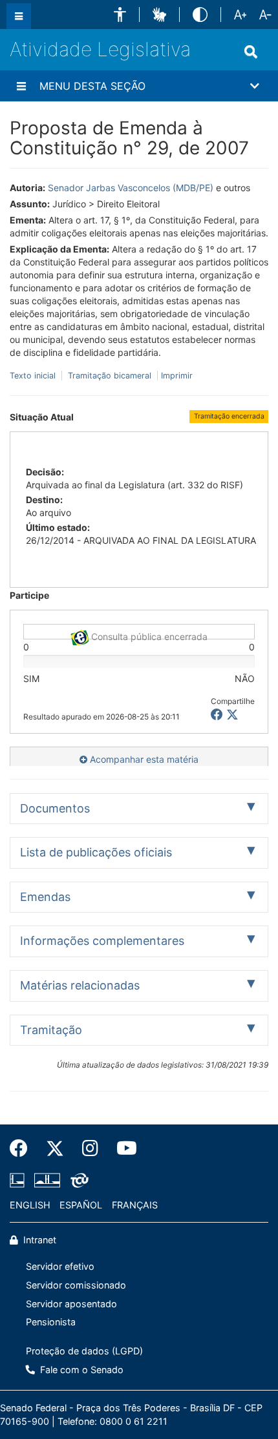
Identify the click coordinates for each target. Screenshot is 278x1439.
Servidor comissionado (76, 1284)
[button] (120, 14)
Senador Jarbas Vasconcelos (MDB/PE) (130, 187)
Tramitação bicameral (109, 375)
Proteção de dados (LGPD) (84, 1350)
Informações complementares (102, 940)
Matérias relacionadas (80, 985)
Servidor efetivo (60, 1266)
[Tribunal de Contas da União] (77, 1180)
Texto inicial (34, 375)
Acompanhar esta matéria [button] (142, 759)
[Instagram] (90, 1148)
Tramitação (51, 1030)
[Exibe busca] (250, 51)
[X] (232, 714)
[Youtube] (122, 1148)
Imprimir (177, 375)
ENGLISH (30, 1204)
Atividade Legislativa (100, 49)
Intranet (38, 1239)
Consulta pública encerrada (148, 635)
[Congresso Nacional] (47, 1180)
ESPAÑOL (80, 1204)
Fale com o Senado (80, 1369)
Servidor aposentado (71, 1303)
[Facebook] (23, 1148)
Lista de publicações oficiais (96, 852)
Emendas (45, 897)
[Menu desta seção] (21, 86)
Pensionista (51, 1321)
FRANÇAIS (135, 1204)
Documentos (55, 808)
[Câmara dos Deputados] (19, 1180)
